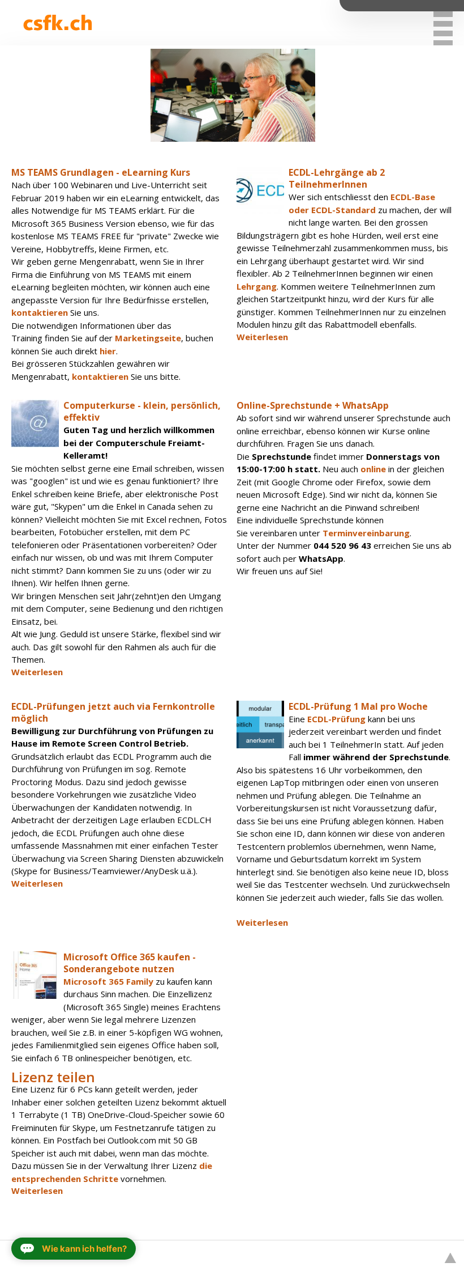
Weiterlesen (262, 336)
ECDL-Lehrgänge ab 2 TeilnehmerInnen (337, 178)
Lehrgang (257, 286)
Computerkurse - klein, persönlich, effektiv (142, 411)
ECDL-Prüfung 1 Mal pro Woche (358, 706)
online (373, 468)
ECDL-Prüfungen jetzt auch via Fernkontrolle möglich (113, 712)
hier (108, 351)
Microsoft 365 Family (108, 981)
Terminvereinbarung (366, 533)
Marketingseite (148, 338)
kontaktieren (40, 312)
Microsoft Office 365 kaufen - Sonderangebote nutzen (129, 963)
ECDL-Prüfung (336, 719)
